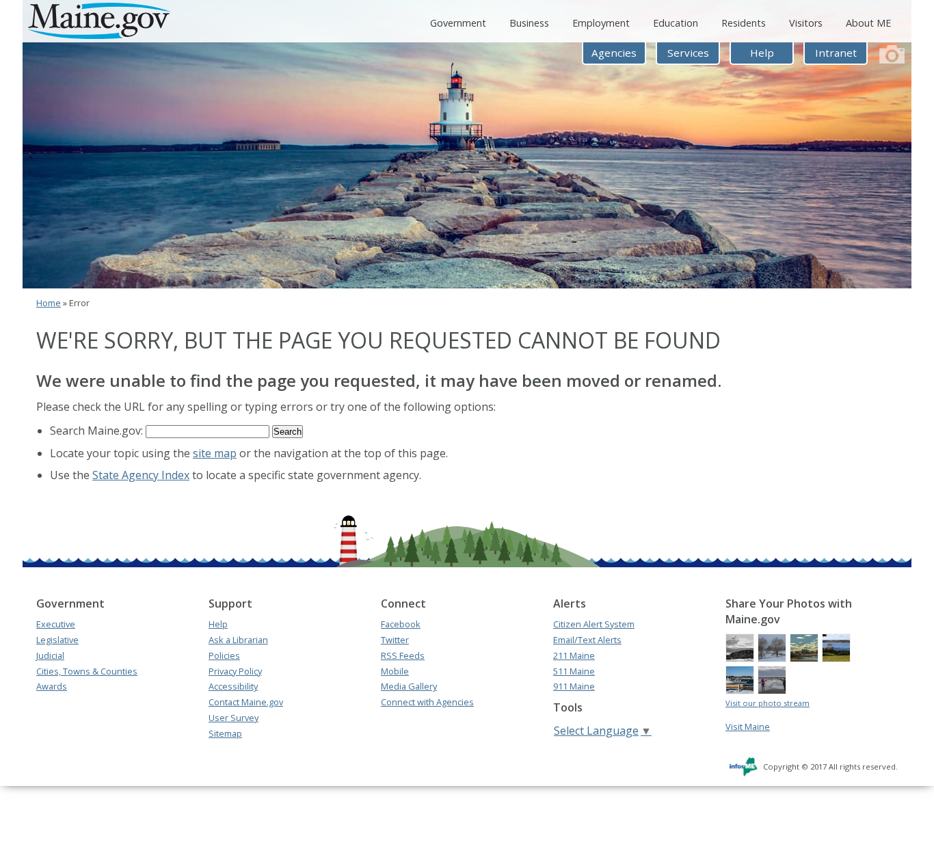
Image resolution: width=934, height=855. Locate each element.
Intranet (836, 52)
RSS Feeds (403, 655)
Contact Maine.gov (246, 702)
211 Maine (574, 655)
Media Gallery (409, 686)
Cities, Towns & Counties (86, 671)
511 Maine (574, 671)
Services (688, 52)
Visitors (806, 22)
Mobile (395, 671)
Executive (55, 624)
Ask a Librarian (238, 640)
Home (48, 303)
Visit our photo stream (767, 703)
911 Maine (574, 686)
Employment (601, 22)
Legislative (57, 640)
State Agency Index (140, 475)
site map (215, 453)
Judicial (50, 655)
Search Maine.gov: (98, 430)
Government (458, 22)
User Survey (233, 717)
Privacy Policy (235, 671)
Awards (51, 686)
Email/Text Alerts (587, 640)
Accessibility (233, 686)
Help (762, 52)
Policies (224, 655)
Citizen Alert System (594, 624)
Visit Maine (747, 726)
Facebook (401, 624)
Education (675, 22)
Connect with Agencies (427, 702)
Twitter (395, 640)
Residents (743, 22)
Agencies (614, 52)
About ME (868, 22)
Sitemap (225, 733)
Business (529, 22)
